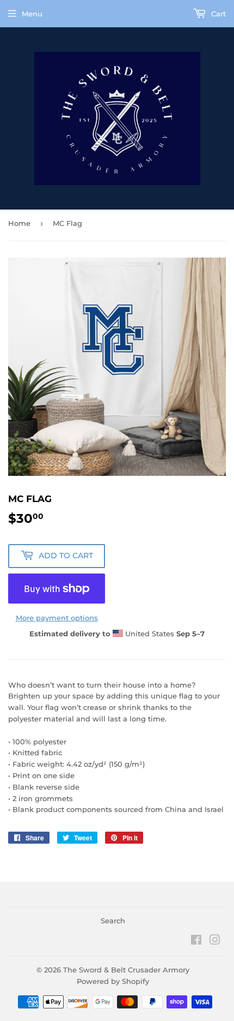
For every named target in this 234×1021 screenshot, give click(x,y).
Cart (217, 13)
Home (19, 223)
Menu (32, 13)
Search (113, 920)
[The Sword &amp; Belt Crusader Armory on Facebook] (196, 941)
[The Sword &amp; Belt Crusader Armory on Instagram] (215, 941)
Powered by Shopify (113, 981)
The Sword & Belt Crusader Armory (126, 969)
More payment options (57, 617)
